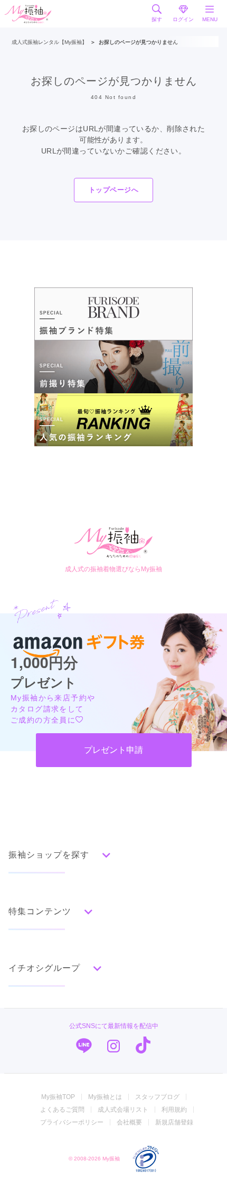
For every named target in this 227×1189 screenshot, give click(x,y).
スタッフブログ (157, 1097)
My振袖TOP (58, 1097)
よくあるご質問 (62, 1109)
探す (157, 19)
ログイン (183, 19)
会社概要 (129, 1122)
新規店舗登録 (174, 1122)
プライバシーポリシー (71, 1122)
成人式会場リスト (123, 1109)
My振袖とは (105, 1097)
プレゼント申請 (113, 749)
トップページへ (113, 190)
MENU (209, 19)
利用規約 (174, 1109)
